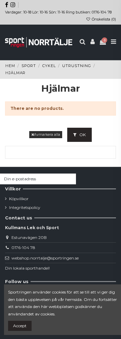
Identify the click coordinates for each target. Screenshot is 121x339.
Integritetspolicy (24, 207)
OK (82, 134)
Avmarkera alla (47, 134)
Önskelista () (103, 19)
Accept (20, 325)
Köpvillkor (19, 198)
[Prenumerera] (70, 179)
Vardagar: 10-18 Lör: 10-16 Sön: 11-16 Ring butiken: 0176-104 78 (58, 12)
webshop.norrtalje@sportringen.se (45, 257)
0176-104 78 (23, 247)
